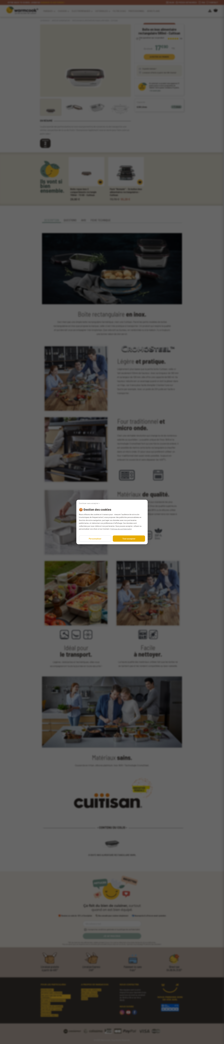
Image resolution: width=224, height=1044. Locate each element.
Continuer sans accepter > (89, 503)
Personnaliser (95, 538)
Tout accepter (128, 538)
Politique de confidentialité (121, 529)
